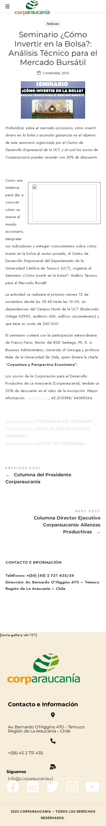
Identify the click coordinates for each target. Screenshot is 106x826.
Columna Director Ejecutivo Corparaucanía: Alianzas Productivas (53, 523)
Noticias (53, 24)
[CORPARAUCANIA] (32, 8)
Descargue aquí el (49, 421)
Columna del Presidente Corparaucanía (53, 476)
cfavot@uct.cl (37, 398)
